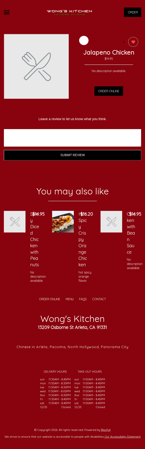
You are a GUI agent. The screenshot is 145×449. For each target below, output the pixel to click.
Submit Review (72, 155)
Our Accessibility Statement (122, 436)
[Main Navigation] (6, 12)
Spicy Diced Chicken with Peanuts (34, 239)
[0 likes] (132, 42)
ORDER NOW (133, 13)
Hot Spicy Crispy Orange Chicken (83, 239)
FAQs (83, 299)
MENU (70, 299)
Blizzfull (105, 430)
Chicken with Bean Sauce (131, 233)
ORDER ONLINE (108, 91)
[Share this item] (84, 40)
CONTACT (99, 299)
